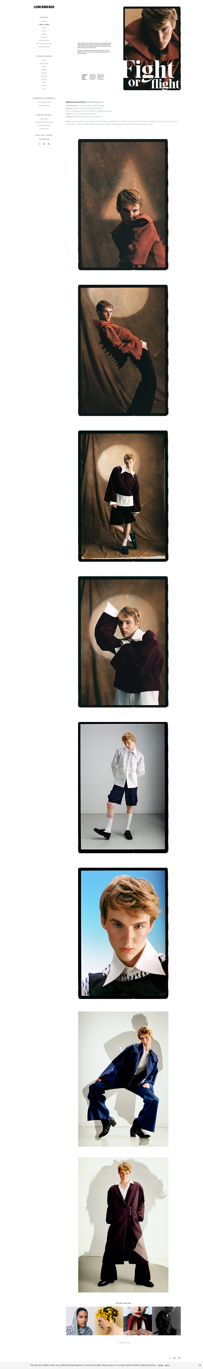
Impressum (44, 139)
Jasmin (44, 73)
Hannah (44, 79)
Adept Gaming (44, 105)
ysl (152, 124)
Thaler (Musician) (44, 102)
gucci (80, 124)
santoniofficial (132, 124)
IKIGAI (44, 21)
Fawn (44, 31)
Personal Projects (44, 115)
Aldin (44, 66)
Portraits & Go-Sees (44, 56)
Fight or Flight (44, 24)
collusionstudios (97, 124)
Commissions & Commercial (44, 98)
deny (167, 1365)
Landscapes (44, 128)
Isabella (44, 70)
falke (87, 124)
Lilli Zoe (44, 85)
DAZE (44, 28)
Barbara (44, 76)
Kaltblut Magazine (94, 101)
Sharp (44, 34)
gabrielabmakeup (105, 111)
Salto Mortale (44, 40)
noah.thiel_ (71, 124)
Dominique (44, 63)
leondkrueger (98, 105)
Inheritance (44, 119)
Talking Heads (44, 125)
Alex (44, 89)
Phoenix (44, 37)
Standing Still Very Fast (44, 122)
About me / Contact (44, 135)
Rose (44, 60)
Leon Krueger (44, 7)
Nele (44, 82)
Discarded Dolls (44, 47)
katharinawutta (96, 108)
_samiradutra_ (97, 116)
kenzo (108, 124)
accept (160, 1365)
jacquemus (144, 124)
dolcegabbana (119, 124)
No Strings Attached (44, 43)
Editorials (44, 17)
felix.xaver (92, 113)
